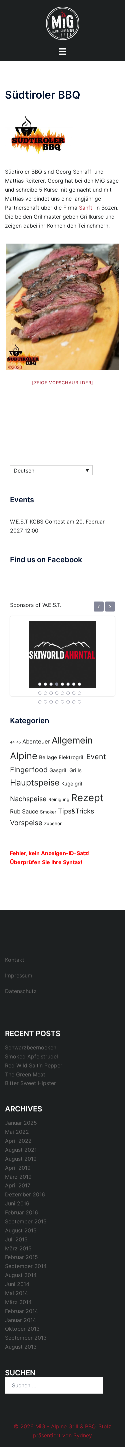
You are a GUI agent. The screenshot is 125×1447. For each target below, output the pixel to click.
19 (51, 702)
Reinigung (58, 799)
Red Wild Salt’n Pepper (33, 1065)
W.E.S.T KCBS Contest (37, 521)
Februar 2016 (21, 1212)
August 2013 (21, 1346)
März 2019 (18, 1176)
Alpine (23, 755)
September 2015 (26, 1221)
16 (79, 693)
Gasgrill (58, 770)
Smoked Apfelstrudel (31, 1056)
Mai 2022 (17, 1131)
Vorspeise (26, 822)
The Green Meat (25, 1074)
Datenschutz (21, 991)
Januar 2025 (21, 1122)
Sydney (82, 1435)
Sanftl (86, 207)
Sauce (30, 811)
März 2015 (18, 1248)
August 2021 (21, 1149)
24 (79, 702)
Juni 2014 (17, 1284)
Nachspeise (28, 799)
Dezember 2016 (25, 1194)
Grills (75, 770)
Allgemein (72, 740)
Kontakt (14, 959)
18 (45, 702)
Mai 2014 (16, 1293)
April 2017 (17, 1185)
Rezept (87, 797)
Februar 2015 (21, 1257)
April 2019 (18, 1167)
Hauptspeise (35, 782)
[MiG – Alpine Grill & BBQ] (62, 22)
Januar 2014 (20, 1320)
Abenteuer (36, 741)
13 (62, 693)
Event (96, 756)
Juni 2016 (17, 1203)
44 (12, 742)
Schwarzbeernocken (30, 1047)
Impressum (18, 975)
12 (56, 693)
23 (73, 702)
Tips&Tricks (76, 811)
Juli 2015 (16, 1239)
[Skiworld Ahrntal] (62, 651)
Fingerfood (29, 769)
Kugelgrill (72, 783)
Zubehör (53, 823)
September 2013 (26, 1337)
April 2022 (18, 1140)
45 (18, 742)
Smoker (48, 811)
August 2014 (21, 1275)
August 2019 (21, 1158)
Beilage (48, 757)
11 (51, 693)
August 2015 (21, 1230)
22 (68, 702)
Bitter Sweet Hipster (30, 1083)
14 (68, 693)
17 (39, 702)
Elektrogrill (72, 757)
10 (45, 693)
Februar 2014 (21, 1311)
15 (73, 693)
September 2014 (26, 1266)
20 (56, 702)
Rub (15, 811)
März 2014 (18, 1302)
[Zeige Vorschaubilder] (62, 382)
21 (62, 702)
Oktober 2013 (22, 1328)
